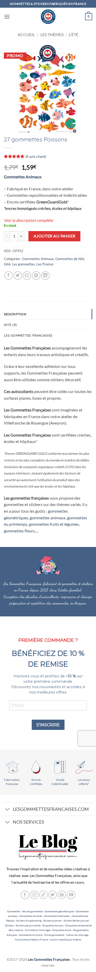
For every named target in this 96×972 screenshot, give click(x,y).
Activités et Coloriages (38, 930)
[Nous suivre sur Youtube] (71, 895)
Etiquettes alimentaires (78, 925)
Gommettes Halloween (57, 915)
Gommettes (13, 911)
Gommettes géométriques (59, 911)
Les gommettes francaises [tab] (28, 335)
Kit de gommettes (54, 934)
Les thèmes (51, 34)
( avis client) (35, 156)
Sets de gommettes (32, 911)
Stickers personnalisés (28, 925)
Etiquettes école (61, 930)
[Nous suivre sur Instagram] (34, 895)
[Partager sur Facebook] (8, 275)
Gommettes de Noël (30, 915)
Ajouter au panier (55, 236)
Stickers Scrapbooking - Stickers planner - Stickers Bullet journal (52, 920)
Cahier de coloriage (77, 934)
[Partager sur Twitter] (18, 275)
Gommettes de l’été (69, 259)
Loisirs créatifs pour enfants (65, 939)
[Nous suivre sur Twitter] (52, 895)
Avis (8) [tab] (10, 325)
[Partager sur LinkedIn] (45, 275)
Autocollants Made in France (31, 939)
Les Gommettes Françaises (49, 959)
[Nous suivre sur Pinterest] (62, 895)
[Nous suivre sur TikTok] (43, 895)
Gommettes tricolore (30, 934)
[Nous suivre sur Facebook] (25, 895)
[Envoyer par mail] (27, 275)
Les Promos (45, 264)
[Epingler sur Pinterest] (36, 275)
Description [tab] (15, 314)
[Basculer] (8, 809)
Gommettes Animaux (22, 176)
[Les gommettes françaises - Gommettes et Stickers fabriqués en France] (48, 17)
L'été (73, 34)
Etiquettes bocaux (52, 925)
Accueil (26, 34)
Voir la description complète (28, 220)
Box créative (16, 930)
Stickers (9, 925)
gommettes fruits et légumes (54, 524)
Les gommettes (23, 264)
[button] (7, 16)
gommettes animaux (48, 517)
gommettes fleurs (19, 530)
